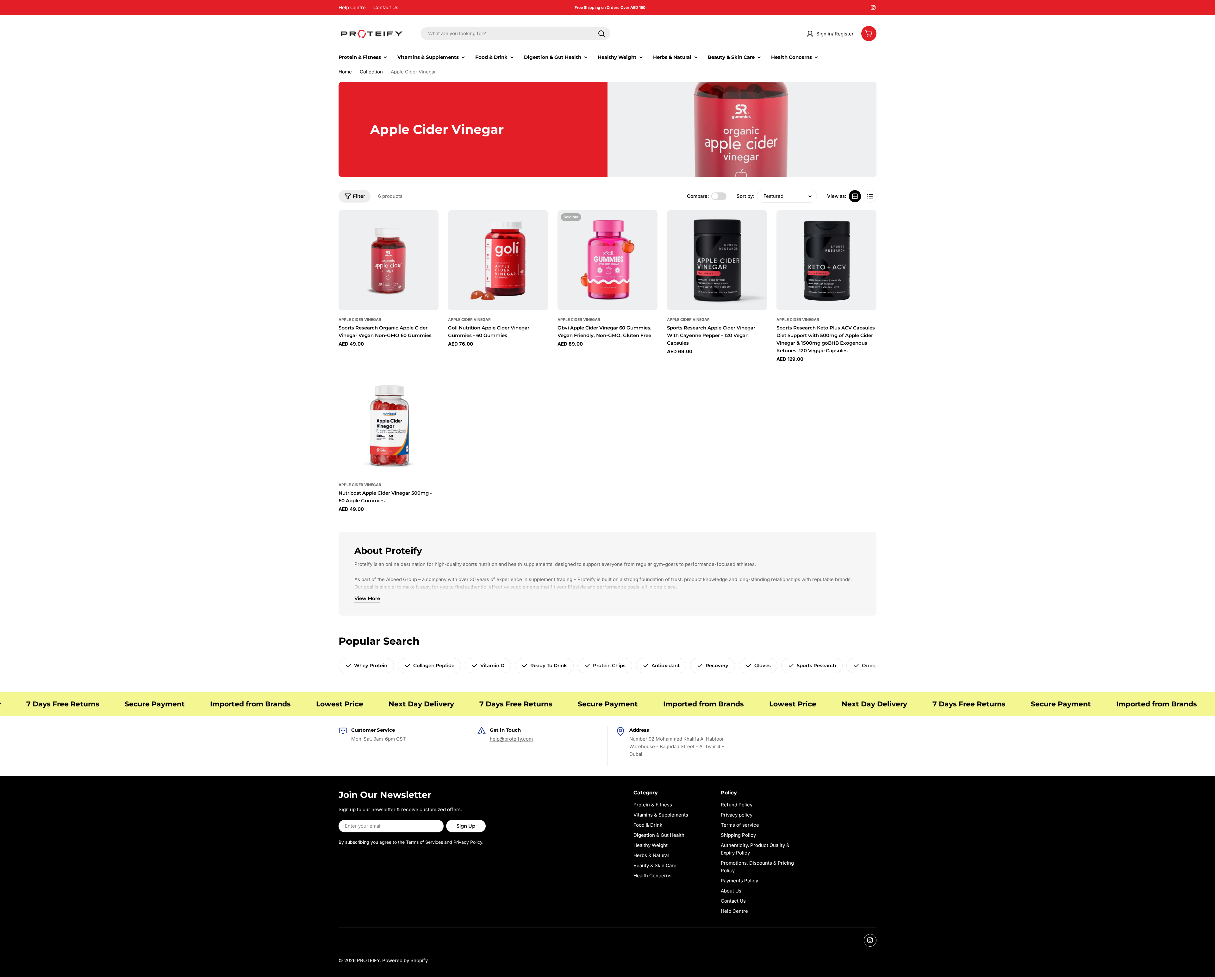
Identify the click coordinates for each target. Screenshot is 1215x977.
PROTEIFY (368, 960)
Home (345, 72)
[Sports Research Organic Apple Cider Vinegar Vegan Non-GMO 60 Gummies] (389, 260)
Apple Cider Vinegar (360, 319)
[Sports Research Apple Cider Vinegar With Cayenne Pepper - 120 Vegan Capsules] (717, 260)
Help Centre (352, 7)
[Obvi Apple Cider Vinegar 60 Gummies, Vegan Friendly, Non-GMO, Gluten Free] (607, 260)
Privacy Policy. (468, 842)
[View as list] (870, 196)
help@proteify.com (511, 739)
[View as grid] (855, 196)
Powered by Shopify (405, 960)
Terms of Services (424, 842)
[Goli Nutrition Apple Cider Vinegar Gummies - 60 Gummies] (498, 260)
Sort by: (745, 196)
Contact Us (385, 7)
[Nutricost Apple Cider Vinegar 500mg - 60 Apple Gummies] (389, 425)
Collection (371, 72)
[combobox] (515, 33)
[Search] (601, 33)
